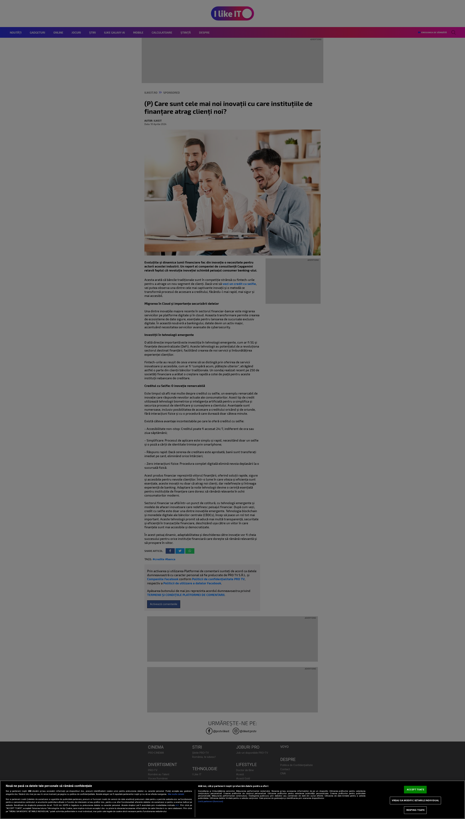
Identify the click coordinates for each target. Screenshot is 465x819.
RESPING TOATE (415, 810)
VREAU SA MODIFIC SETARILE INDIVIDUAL (415, 800)
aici (177, 805)
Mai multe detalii (176, 794)
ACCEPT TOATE (415, 789)
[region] (232, 800)
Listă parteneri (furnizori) (210, 801)
